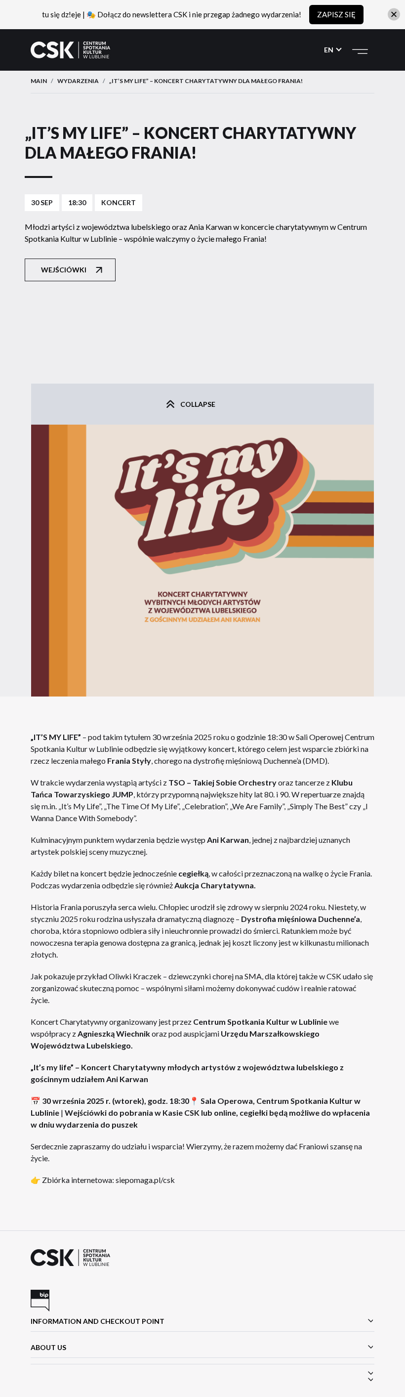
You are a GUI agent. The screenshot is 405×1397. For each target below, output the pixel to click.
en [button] (329, 49)
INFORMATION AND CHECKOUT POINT (97, 1321)
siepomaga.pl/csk (145, 1179)
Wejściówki (63, 269)
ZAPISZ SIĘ (336, 14)
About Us (48, 1347)
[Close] (394, 14)
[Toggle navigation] (360, 50)
